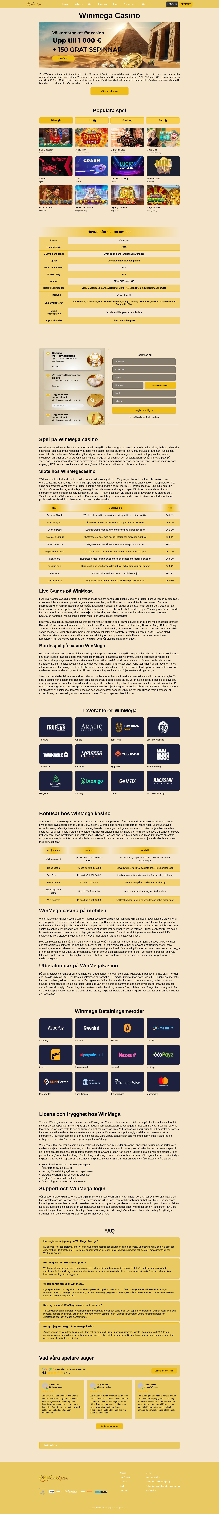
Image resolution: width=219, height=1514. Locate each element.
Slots (161, 120)
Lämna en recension (164, 1371)
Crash (125, 120)
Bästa (54, 120)
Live (90, 120)
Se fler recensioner (110, 1426)
